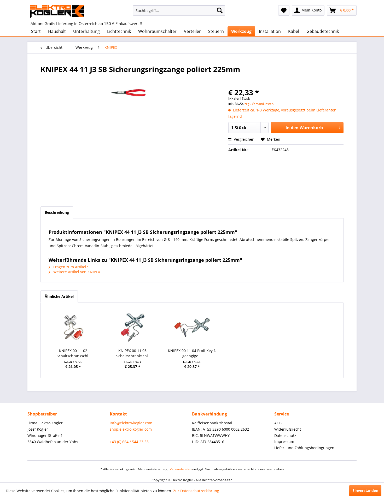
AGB (278, 422)
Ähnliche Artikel (59, 296)
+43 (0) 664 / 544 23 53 (129, 441)
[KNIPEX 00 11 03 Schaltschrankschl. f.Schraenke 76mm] (133, 327)
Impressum (284, 441)
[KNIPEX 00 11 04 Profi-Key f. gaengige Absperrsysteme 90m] (192, 327)
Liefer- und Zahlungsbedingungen (304, 447)
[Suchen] (219, 10)
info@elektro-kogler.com (131, 422)
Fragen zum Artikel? (70, 266)
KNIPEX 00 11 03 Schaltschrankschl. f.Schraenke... (132, 353)
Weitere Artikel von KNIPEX (76, 271)
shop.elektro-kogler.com (131, 429)
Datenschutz (285, 435)
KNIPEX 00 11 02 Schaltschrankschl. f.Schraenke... (73, 353)
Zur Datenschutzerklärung (196, 490)
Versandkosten (180, 469)
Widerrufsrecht (287, 429)
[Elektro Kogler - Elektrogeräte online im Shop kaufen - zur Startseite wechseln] (57, 11)
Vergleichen (243, 139)
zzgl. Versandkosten (259, 104)
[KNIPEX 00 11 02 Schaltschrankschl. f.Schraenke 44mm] (73, 327)
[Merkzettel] (283, 10)
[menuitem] (179, 10)
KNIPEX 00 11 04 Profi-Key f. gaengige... (192, 353)
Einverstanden (365, 490)
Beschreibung (57, 212)
